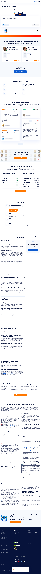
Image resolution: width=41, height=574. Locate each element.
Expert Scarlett (11, 47)
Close (27, 568)
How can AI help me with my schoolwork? (9, 277)
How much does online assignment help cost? (11, 321)
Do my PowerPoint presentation (29, 450)
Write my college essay (4, 550)
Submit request (35, 24)
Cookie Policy (3, 538)
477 (31, 49)
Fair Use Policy (7, 454)
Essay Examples (16, 532)
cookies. (16, 570)
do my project (9, 452)
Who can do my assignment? (7, 250)
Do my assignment (20, 190)
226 (11, 49)
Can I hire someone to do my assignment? (10, 259)
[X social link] (24, 556)
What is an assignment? (6, 240)
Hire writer (17, 60)
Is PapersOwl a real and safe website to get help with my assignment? (11, 309)
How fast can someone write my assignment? (11, 313)
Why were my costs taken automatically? (10, 369)
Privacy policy (3, 570)
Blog (15, 533)
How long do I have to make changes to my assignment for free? (10, 362)
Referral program (4, 537)
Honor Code (3, 539)
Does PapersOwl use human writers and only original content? (10, 299)
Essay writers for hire (4, 552)
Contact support (33, 250)
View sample (9, 57)
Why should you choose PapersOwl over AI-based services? (11, 288)
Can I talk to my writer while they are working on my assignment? (11, 344)
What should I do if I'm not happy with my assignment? (9, 352)
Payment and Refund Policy (8, 373)
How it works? (3, 532)
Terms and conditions (10, 570)
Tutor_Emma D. (31, 47)
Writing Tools (16, 534)
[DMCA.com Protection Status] (20, 543)
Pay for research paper (4, 549)
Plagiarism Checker (4, 545)
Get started (13, 210)
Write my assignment (20, 71)
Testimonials (3, 533)
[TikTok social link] (19, 556)
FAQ (1, 534)
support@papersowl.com (33, 532)
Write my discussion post (28, 440)
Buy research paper (4, 553)
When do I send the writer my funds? (9, 328)
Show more (20, 143)
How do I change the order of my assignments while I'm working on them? (11, 336)
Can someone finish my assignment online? (10, 269)
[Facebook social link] (17, 556)
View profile (6, 60)
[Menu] (39, 1)
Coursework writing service (29, 447)
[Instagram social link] (21, 556)
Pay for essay (3, 546)
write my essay (13, 425)
